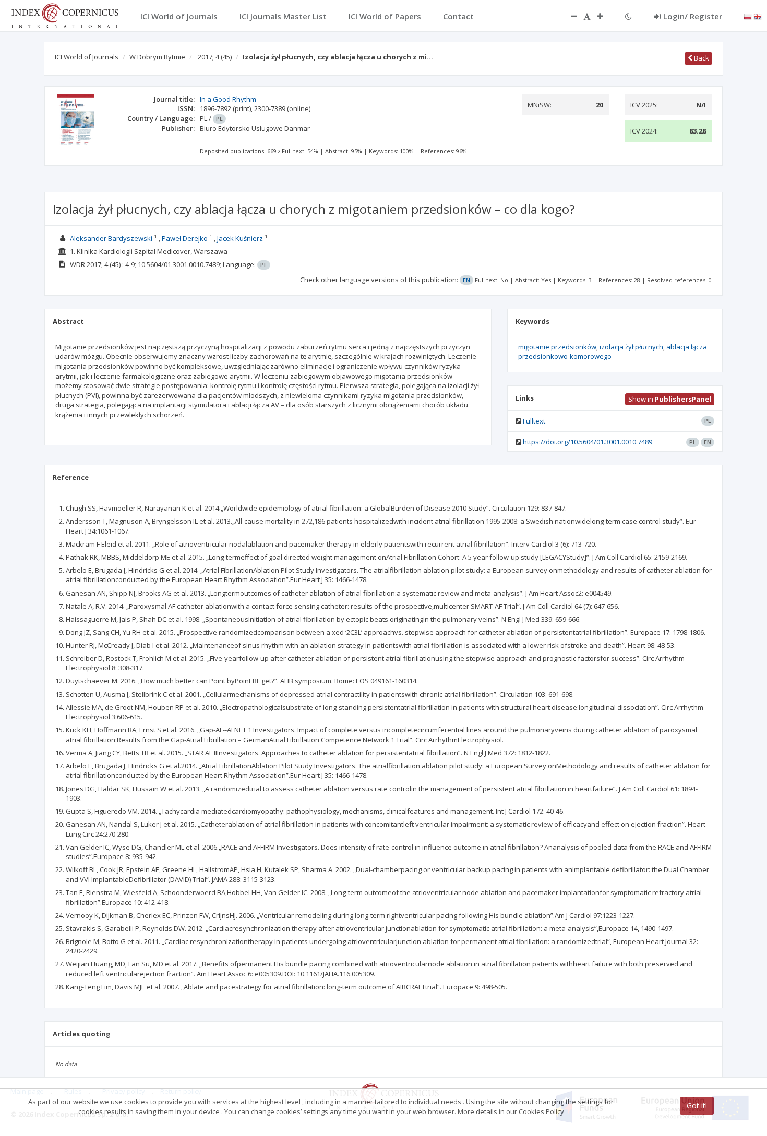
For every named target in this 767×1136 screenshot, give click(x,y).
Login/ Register (692, 16)
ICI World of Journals (86, 57)
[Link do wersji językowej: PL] (748, 15)
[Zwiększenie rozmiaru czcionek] (605, 16)
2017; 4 (215, 57)
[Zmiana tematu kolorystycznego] (628, 16)
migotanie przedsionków (557, 347)
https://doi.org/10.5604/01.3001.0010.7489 (587, 441)
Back (700, 58)
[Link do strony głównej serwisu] (64, 14)
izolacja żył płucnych (631, 347)
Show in (669, 399)
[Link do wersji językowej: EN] (757, 15)
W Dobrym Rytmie (157, 57)
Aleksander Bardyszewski (111, 238)
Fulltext (534, 421)
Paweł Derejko (185, 238)
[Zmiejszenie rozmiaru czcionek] (569, 16)
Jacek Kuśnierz (240, 238)
